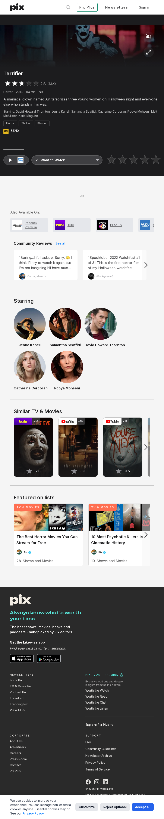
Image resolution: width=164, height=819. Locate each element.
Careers (15, 753)
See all (60, 243)
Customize (87, 807)
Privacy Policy (95, 762)
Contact (15, 765)
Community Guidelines (100, 749)
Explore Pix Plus (97, 724)
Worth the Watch (97, 690)
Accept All (142, 807)
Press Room (18, 759)
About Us (16, 741)
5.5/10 (15, 131)
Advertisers (18, 747)
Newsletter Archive (98, 755)
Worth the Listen (96, 708)
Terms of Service (97, 769)
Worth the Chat (95, 702)
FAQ (88, 742)
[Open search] (68, 7)
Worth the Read (96, 696)
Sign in (144, 7)
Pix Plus (15, 771)
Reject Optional (115, 807)
